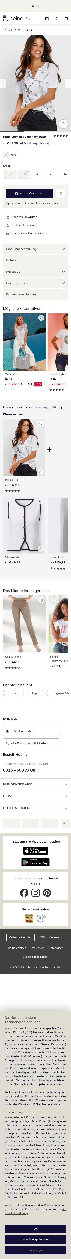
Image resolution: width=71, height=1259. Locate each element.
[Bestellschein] (47, 18)
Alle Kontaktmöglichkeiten (29, 904)
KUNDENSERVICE (17, 945)
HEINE (8, 957)
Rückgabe (13, 279)
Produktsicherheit (18, 291)
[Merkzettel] (57, 18)
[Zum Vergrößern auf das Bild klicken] (63, 124)
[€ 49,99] (24, 533)
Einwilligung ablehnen (36, 1239)
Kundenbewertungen (21, 302)
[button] (5, 18)
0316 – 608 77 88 (19, 931)
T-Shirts (27, 30)
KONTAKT (11, 880)
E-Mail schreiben (20, 894)
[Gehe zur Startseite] (16, 18)
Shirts (16, 30)
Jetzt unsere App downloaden (35, 1003)
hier (7, 1080)
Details (11, 268)
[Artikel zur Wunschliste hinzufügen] (60, 201)
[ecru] (6, 155)
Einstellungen (35, 1250)
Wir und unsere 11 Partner (21, 1028)
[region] (35, 1135)
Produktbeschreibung (21, 257)
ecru (13, 155)
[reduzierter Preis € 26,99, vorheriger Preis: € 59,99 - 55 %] (24, 350)
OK (35, 1228)
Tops (35, 701)
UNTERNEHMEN (16, 969)
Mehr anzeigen (36, 846)
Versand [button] (44, 143)
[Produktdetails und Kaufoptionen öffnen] (41, 479)
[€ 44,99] (24, 632)
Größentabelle (16, 188)
